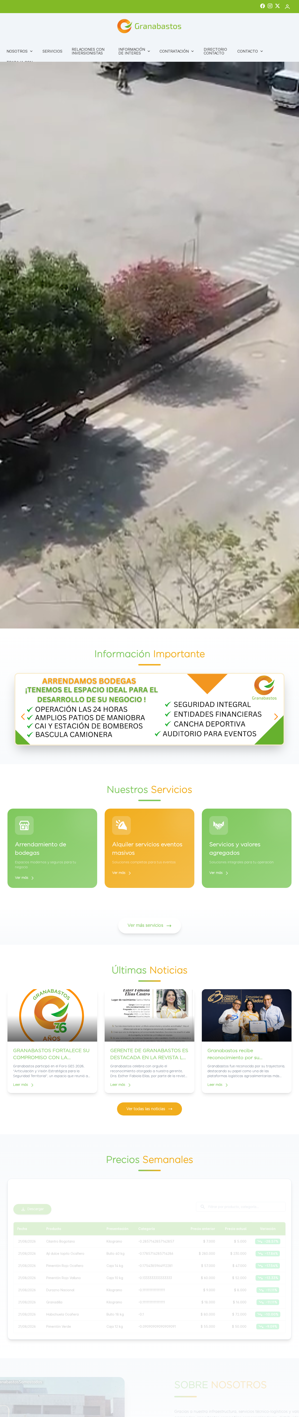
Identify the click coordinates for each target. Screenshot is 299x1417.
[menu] (149, 58)
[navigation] (22, 716)
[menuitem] (20, 51)
